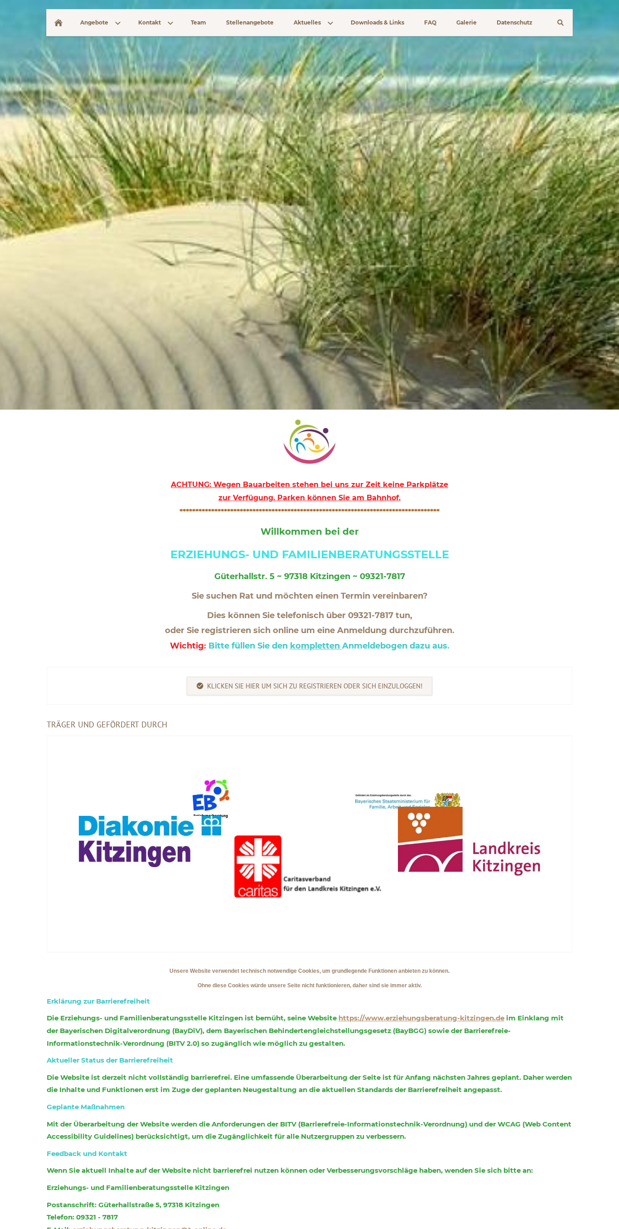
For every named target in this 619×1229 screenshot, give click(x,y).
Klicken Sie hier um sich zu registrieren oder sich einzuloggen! (315, 686)
